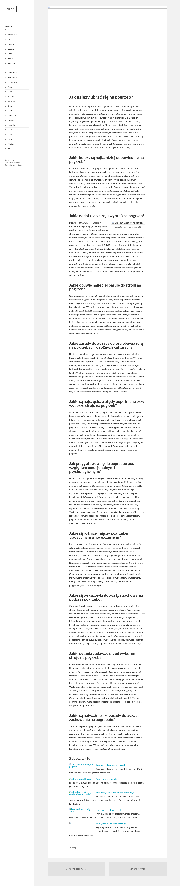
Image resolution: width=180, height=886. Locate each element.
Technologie (12, 115)
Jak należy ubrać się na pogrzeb (110, 765)
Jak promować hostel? (106, 779)
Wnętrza (11, 144)
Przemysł (11, 96)
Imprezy (11, 58)
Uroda (10, 134)
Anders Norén (17, 165)
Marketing (11, 63)
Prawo (10, 92)
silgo (11, 9)
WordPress (16, 163)
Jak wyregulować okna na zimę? (111, 823)
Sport (10, 111)
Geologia (11, 49)
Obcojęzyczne (13, 82)
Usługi (10, 139)
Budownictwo (12, 35)
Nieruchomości (13, 77)
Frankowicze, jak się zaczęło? (109, 810)
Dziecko (10, 39)
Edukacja (11, 44)
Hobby (10, 54)
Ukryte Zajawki (13, 130)
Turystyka (11, 125)
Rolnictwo (11, 101)
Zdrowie (11, 149)
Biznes (10, 30)
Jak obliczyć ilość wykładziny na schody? (115, 792)
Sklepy (10, 106)
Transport (11, 120)
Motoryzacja (12, 73)
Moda (10, 68)
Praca (10, 87)
